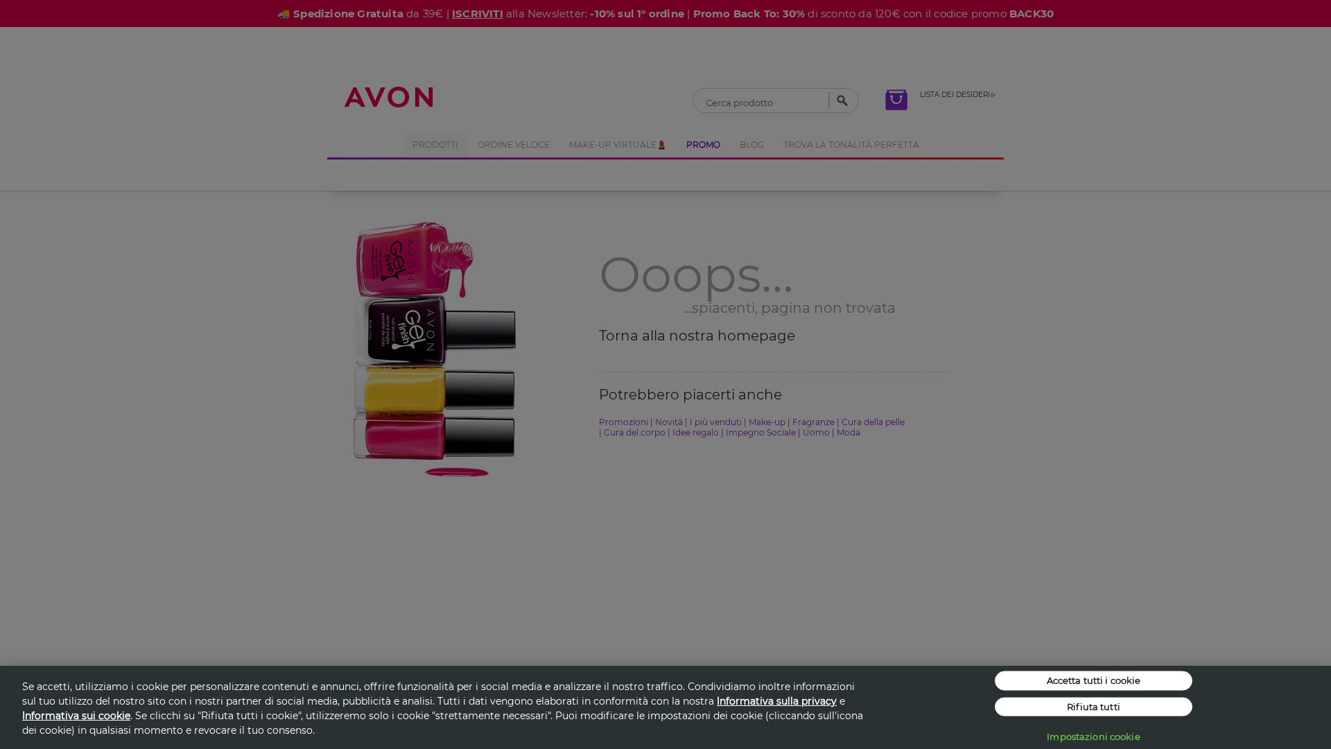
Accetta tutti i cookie (1094, 680)
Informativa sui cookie (76, 715)
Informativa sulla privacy (777, 701)
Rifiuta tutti (1093, 706)
